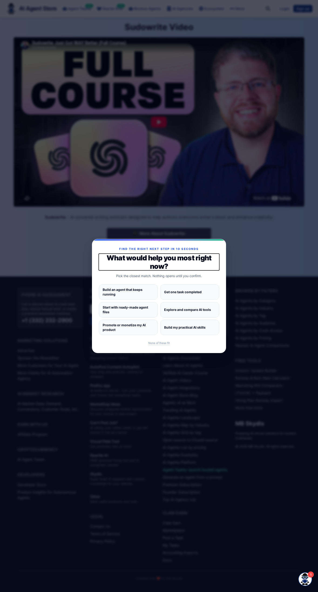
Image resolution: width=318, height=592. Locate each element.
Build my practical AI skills (185, 327)
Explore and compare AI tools (187, 310)
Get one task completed (183, 292)
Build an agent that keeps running (122, 292)
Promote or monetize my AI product (124, 327)
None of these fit (159, 343)
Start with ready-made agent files (125, 309)
